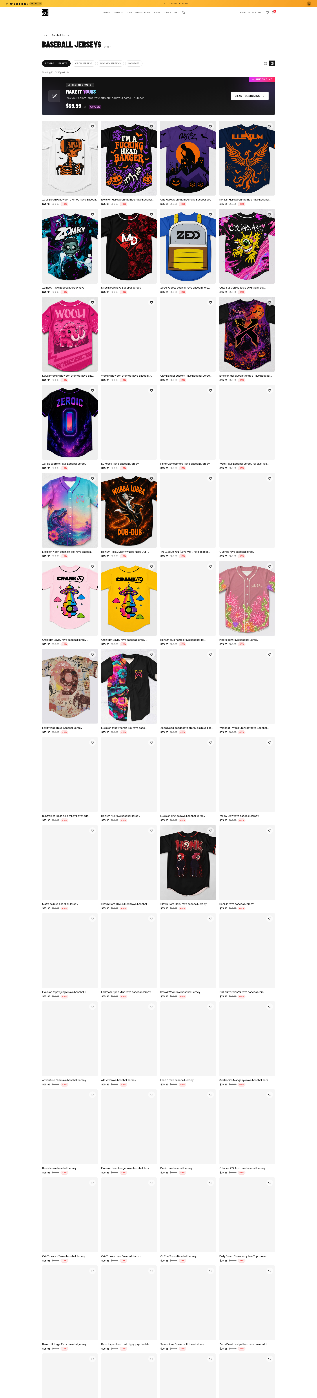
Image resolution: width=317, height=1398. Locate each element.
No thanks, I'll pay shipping (199, 734)
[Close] (221, 661)
